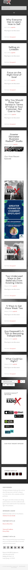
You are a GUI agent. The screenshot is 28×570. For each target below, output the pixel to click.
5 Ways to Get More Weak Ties (14, 307)
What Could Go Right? (14, 360)
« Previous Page (7, 381)
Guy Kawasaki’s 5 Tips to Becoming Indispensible (14, 333)
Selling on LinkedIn (14, 48)
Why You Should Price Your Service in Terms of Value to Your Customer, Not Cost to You (14, 106)
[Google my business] (11, 547)
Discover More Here (7, 524)
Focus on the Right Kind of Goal (14, 74)
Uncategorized (13, 37)
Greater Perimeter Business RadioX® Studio (14, 137)
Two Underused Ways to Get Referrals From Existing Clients (14, 279)
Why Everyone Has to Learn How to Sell (14, 21)
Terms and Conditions (8, 529)
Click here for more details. (9, 515)
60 (4, 384)
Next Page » (10, 384)
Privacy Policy (6, 531)
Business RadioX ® (14, 2)
